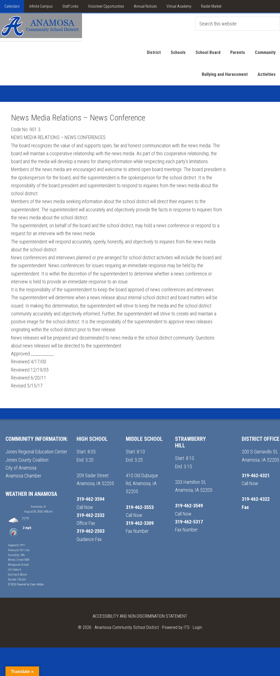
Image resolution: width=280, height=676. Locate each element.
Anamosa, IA (38, 506)
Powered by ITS (175, 627)
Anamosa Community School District (127, 627)
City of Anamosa (20, 468)
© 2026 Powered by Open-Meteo (26, 584)
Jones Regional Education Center (36, 451)
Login (197, 627)
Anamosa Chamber (23, 476)
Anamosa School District (41, 27)
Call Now (85, 507)
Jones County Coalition (26, 460)
